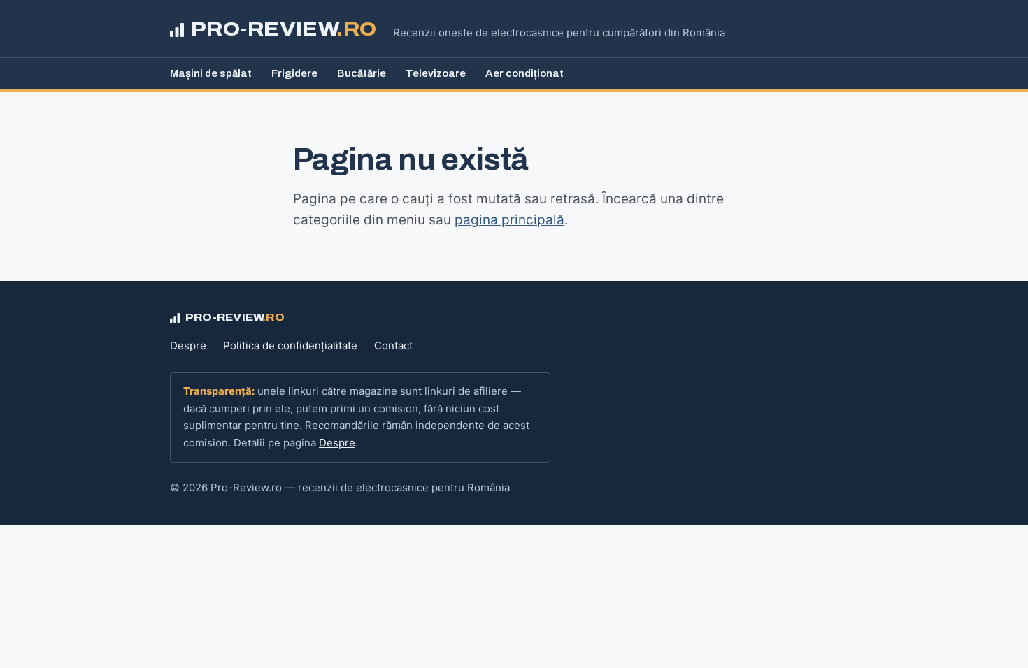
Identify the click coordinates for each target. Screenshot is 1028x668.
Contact (393, 345)
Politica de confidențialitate (290, 345)
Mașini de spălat (211, 73)
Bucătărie (361, 73)
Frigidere (294, 73)
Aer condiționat (524, 73)
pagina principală (509, 220)
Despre (188, 345)
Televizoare (436, 73)
